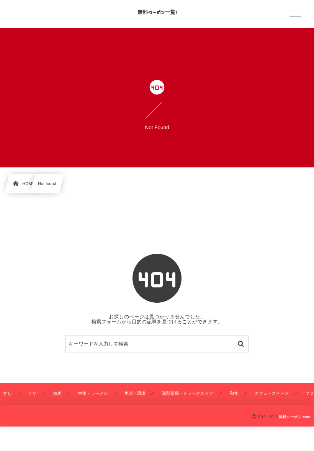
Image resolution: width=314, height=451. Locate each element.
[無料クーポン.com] (157, 11)
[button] (293, 10)
